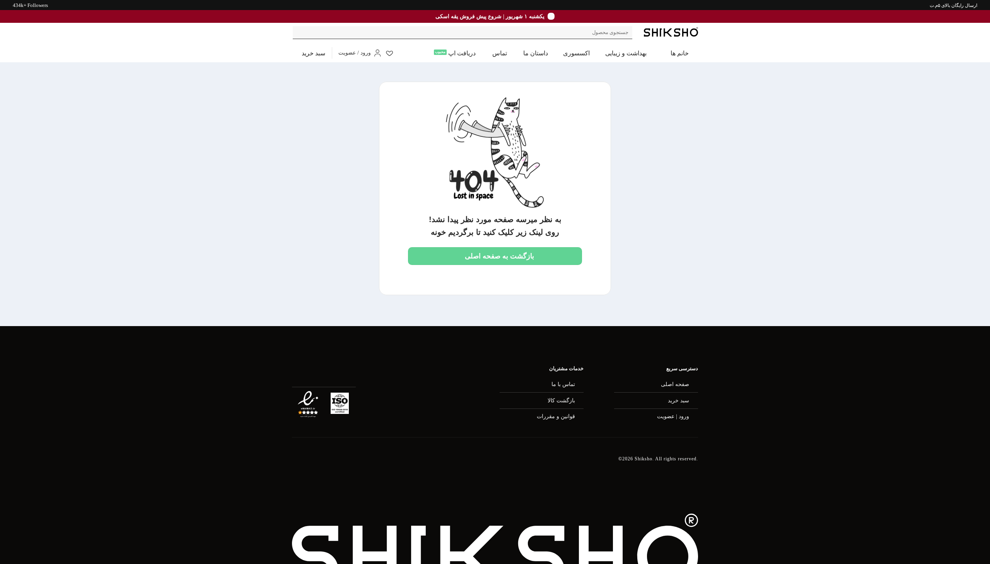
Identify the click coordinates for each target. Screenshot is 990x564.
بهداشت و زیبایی (626, 53)
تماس (499, 53)
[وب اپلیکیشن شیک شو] (336, 463)
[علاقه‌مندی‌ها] (389, 53)
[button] (308, 53)
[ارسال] (300, 32)
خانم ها (680, 53)
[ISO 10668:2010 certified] (340, 403)
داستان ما (535, 53)
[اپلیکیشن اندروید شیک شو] (296, 463)
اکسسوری (576, 53)
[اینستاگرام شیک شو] (376, 463)
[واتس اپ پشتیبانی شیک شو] (415, 463)
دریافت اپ (462, 53)
